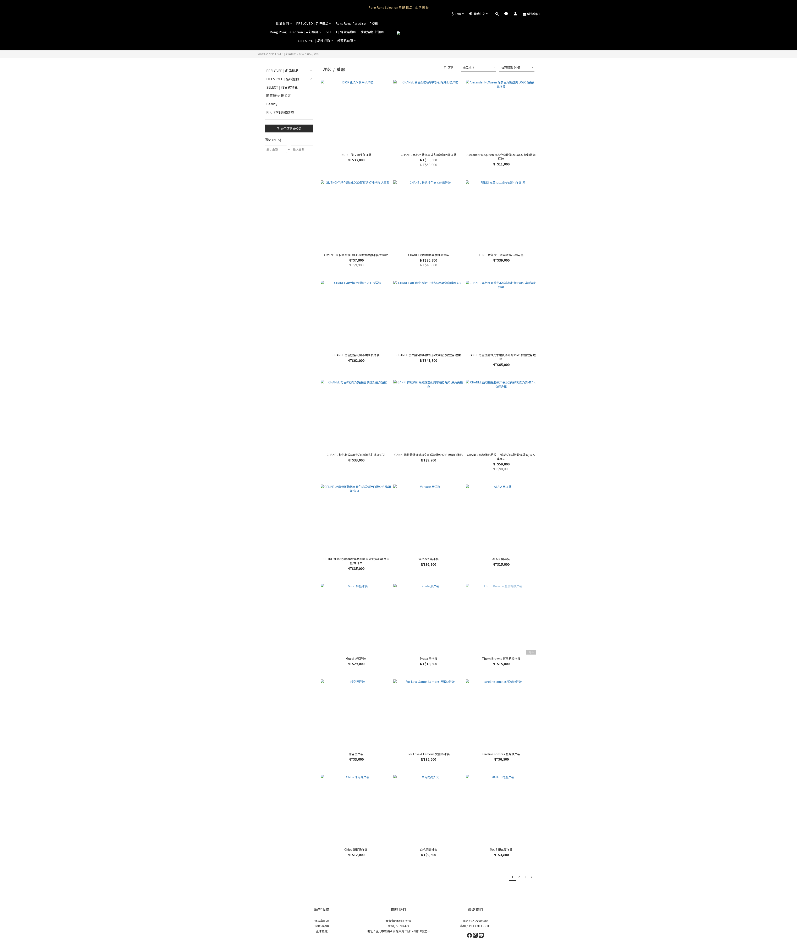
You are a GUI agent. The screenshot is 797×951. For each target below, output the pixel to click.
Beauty (271, 103)
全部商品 (262, 54)
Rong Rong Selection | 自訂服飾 (294, 32)
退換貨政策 (321, 926)
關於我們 (282, 23)
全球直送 (322, 931)
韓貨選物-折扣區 (372, 32)
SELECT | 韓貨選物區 (341, 32)
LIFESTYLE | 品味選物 (314, 40)
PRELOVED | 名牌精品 (312, 23)
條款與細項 (321, 921)
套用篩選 (290, 128)
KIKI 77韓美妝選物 (280, 112)
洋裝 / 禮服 (312, 54)
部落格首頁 (345, 40)
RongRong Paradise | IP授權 (357, 23)
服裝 (301, 54)
